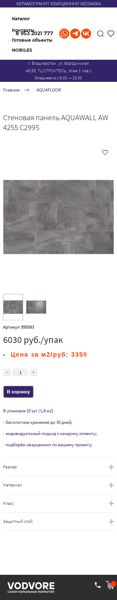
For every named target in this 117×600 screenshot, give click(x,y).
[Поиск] (100, 33)
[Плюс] (33, 372)
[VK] (86, 34)
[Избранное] (111, 33)
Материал (12, 485)
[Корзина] (109, 585)
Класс (8, 503)
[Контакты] (97, 585)
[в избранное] (105, 152)
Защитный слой (18, 521)
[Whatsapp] (64, 34)
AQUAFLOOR (49, 90)
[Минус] (7, 372)
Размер (10, 467)
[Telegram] (75, 34)
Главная (11, 90)
